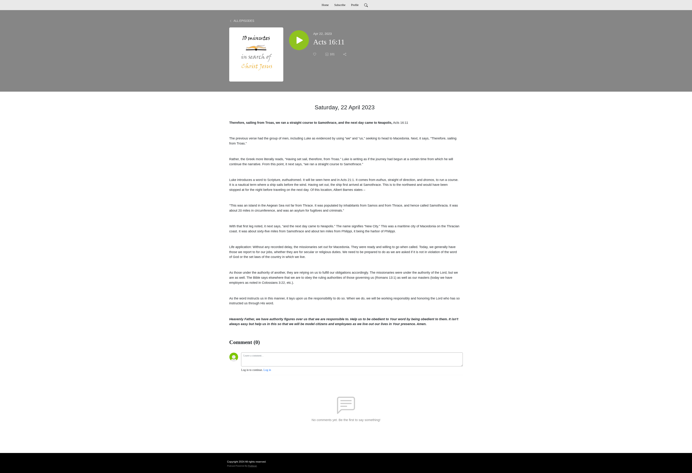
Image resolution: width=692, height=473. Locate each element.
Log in (267, 369)
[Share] (345, 54)
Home (325, 4)
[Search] (366, 5)
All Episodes (243, 20)
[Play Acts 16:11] (299, 40)
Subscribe (339, 4)
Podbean (252, 466)
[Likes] (315, 54)
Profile (355, 4)
